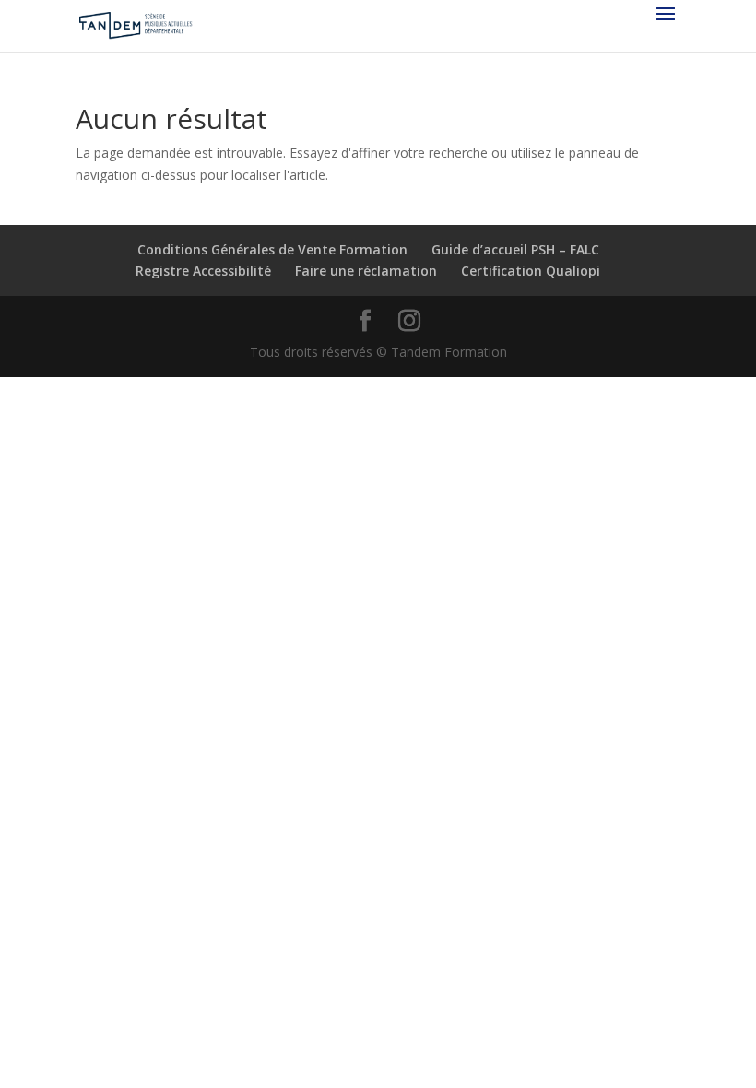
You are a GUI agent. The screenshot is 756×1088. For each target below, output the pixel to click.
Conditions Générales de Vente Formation (272, 249)
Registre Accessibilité (203, 270)
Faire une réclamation (366, 270)
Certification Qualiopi (530, 270)
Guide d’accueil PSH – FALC (515, 249)
